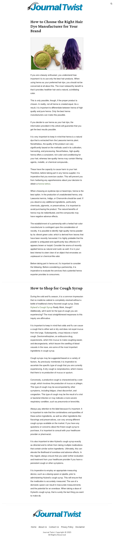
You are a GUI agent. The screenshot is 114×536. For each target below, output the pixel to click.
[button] (111, 3)
